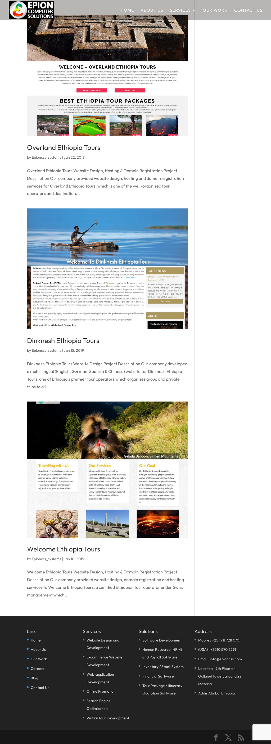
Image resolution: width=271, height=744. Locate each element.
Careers (37, 668)
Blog (34, 678)
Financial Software (158, 676)
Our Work (215, 10)
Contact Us (248, 10)
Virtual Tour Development (108, 718)
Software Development (162, 640)
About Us (152, 10)
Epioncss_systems (46, 157)
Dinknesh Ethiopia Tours (63, 340)
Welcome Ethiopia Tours (63, 549)
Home (127, 10)
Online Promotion (101, 691)
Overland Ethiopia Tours (63, 147)
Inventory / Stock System (163, 666)
